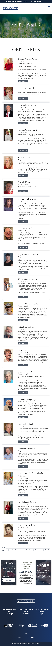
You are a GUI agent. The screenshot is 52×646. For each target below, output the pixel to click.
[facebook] (26, 633)
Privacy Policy (19, 645)
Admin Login (33, 645)
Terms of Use (26, 645)
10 (35, 549)
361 (45, 549)
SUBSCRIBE (9, 580)
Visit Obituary (23, 81)
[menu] (49, 6)
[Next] (48, 550)
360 (41, 549)
